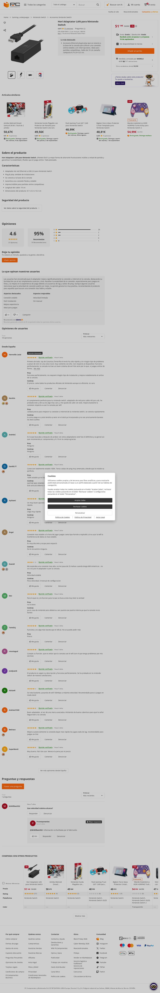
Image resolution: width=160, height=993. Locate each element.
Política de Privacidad (83, 517)
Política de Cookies (62, 517)
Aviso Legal (100, 517)
